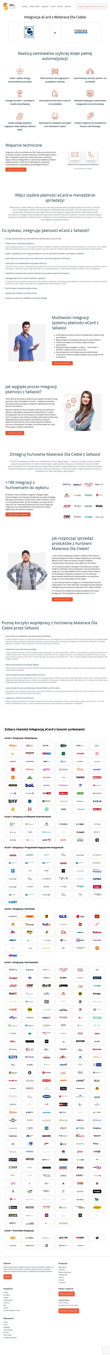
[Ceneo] (13, 1238)
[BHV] (13, 801)
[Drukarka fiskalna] (97, 1238)
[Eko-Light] (97, 1025)
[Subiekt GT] (80, 855)
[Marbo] (29, 1096)
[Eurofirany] (97, 1207)
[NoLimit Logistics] (29, 932)
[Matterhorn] (13, 1104)
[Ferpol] (63, 1017)
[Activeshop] (46, 970)
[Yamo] (97, 1175)
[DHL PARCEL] (29, 916)
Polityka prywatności (10, 1338)
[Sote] (46, 840)
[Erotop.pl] (63, 1033)
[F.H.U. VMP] (29, 1041)
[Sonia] (80, 1151)
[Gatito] (80, 1191)
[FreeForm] (13, 1049)
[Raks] (63, 871)
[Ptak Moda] (63, 1136)
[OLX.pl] (63, 745)
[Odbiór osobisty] (97, 924)
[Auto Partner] (13, 986)
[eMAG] (46, 753)
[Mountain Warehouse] (46, 801)
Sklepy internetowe (64, 1272)
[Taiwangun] (80, 1159)
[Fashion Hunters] (46, 1041)
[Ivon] (80, 1064)
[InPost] (29, 948)
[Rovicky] (80, 1144)
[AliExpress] (29, 769)
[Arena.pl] (46, 745)
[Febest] (80, 1041)
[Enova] (97, 863)
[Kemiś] (63, 1072)
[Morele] (80, 761)
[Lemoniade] (46, 1088)
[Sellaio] (97, 840)
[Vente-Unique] (97, 785)
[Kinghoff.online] (97, 1072)
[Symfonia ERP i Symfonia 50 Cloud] (97, 855)
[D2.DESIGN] (97, 1009)
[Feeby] (63, 1191)
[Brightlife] (13, 1009)
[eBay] (29, 745)
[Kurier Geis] (13, 924)
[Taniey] (80, 777)
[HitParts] (46, 1057)
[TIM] (97, 1159)
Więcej (7, 1277)
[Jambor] (97, 1064)
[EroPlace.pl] (46, 1033)
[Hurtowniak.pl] (80, 1057)
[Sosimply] (97, 1151)
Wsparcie (68, 6)
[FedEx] (46, 924)
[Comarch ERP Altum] (80, 863)
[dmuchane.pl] (97, 1017)
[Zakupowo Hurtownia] (63, 1215)
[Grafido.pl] (63, 1238)
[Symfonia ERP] (46, 879)
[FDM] (63, 1041)
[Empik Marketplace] (80, 745)
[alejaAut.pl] (80, 1183)
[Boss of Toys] (97, 1001)
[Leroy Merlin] (29, 777)
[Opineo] (29, 1238)
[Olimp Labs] (63, 1120)
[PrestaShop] (46, 824)
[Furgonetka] (63, 924)
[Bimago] (97, 994)
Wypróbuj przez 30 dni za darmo (92, 6)
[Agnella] (63, 1183)
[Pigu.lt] (63, 761)
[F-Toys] (13, 1041)
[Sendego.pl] (13, 916)
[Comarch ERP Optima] (13, 863)
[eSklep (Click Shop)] (97, 824)
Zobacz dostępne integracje (18, 514)
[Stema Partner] (29, 1159)
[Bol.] (29, 785)
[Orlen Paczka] (80, 924)
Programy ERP (63, 1275)
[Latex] (80, 1080)
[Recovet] (97, 1136)
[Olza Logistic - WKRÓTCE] (29, 940)
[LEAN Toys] (97, 1080)
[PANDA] (46, 1128)
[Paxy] (63, 948)
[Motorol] (63, 1112)
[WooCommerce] (63, 824)
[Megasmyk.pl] (80, 1104)
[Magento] (29, 824)
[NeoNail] (29, 1120)
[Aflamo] (13, 1207)
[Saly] (29, 832)
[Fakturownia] (80, 879)
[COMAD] (80, 1009)
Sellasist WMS (34, 6)
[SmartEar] (46, 1151)
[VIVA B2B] (13, 1175)
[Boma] (80, 1001)
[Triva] (63, 879)
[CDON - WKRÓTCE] (46, 809)
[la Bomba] (29, 1080)
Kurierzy (61, 1277)
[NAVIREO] (29, 855)
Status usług (7, 1335)
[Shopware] (46, 832)
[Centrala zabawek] (46, 1009)
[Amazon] (29, 753)
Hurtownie (61, 1270)
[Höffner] (63, 793)
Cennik (52, 6)
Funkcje (24, 6)
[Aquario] (46, 978)
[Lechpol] (13, 1088)
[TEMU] (13, 777)
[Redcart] (97, 832)
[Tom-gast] (29, 1167)
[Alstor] (97, 1183)
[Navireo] (80, 887)
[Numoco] (46, 1120)
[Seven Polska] (13, 1151)
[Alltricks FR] (29, 801)
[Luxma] (97, 1088)
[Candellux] (29, 1009)
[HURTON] (13, 1223)
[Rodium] (63, 1144)
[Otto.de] (80, 753)
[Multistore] (97, 1112)
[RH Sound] (29, 1144)
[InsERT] (13, 902)
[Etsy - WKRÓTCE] (80, 769)
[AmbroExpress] (13, 932)
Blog (4, 1305)
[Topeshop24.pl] (46, 1167)
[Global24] (80, 940)
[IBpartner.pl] (29, 1207)
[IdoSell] (80, 824)
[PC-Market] (46, 871)
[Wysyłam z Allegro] (63, 932)
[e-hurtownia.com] (46, 1025)
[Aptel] (29, 978)
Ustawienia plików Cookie (11, 1310)
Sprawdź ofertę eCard (62, 363)
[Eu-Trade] (80, 1033)
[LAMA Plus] (46, 1080)
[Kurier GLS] (63, 916)
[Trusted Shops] (46, 1245)
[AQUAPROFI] (29, 1223)
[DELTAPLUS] (80, 1215)
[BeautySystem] (29, 994)
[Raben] (97, 932)
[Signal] (29, 1151)
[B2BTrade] (63, 986)
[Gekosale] (13, 832)
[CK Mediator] (46, 1223)
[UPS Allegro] (46, 932)
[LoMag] (29, 871)
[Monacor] (29, 1112)
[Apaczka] (29, 924)
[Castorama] (97, 761)
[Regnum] (13, 1144)
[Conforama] (63, 785)
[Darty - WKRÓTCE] (29, 809)
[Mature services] (29, 1104)
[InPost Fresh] (63, 753)
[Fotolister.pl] (46, 1238)
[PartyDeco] (97, 1128)
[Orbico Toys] (80, 1120)
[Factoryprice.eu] (46, 1191)
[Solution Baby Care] (63, 1151)
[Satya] (97, 1144)
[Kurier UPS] (46, 916)
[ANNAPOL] (13, 978)
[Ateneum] (97, 978)
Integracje (44, 6)
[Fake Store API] (46, 1215)
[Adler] (63, 970)
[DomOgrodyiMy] (13, 1025)
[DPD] (80, 916)
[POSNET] (80, 1238)
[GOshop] (80, 840)
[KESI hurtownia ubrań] (80, 1072)
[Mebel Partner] (63, 1104)
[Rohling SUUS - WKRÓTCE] (13, 940)
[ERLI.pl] (97, 745)
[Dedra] (46, 1017)
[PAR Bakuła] (63, 1128)
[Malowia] (46, 1199)
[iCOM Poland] (13, 1064)
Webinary (6, 1303)
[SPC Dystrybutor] (13, 1159)
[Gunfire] (97, 1191)
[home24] (63, 777)
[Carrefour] (80, 785)
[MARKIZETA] (63, 1096)
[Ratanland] (63, 1207)
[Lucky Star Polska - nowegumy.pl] (80, 1088)
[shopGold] (63, 832)
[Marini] (46, 1096)
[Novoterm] (46, 1207)
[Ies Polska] (29, 1064)
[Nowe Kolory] (13, 948)
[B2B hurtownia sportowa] (46, 986)
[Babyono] (97, 986)
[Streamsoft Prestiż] (97, 871)
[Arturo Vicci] (80, 978)
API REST (6, 1332)
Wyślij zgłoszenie (66, 1294)
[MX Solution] (46, 1104)
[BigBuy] (80, 994)
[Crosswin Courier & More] (80, 948)
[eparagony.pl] (29, 887)
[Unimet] (63, 1167)
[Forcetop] (97, 1041)
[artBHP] (13, 1191)
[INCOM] (63, 1064)
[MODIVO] (13, 761)
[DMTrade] (80, 1017)
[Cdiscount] (97, 769)
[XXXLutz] (46, 793)
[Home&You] (46, 761)
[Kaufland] (97, 753)
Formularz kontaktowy (68, 1311)
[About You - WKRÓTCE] (63, 809)
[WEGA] (46, 1175)
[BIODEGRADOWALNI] (13, 1001)
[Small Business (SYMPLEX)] (80, 871)
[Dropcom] (29, 1025)
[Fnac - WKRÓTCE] (13, 809)
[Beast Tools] (13, 994)
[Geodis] (63, 940)
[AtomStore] (29, 840)
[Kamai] (46, 1072)
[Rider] (46, 1144)
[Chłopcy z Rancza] (63, 1009)
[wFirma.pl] (46, 855)
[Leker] (29, 1088)
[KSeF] (97, 887)
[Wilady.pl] (80, 1175)
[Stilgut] (46, 1159)
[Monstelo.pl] (46, 1112)
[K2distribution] (29, 1072)
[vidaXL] (97, 1167)
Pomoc (5, 1325)
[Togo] (13, 1167)
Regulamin (6, 1327)
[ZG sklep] (29, 1183)
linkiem (92, 593)
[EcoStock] (80, 1025)
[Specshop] (13, 1215)
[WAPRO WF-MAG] (13, 855)
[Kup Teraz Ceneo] (13, 753)
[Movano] (80, 1112)
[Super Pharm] (13, 793)
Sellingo (6, 1298)
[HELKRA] (29, 1057)
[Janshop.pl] (13, 1072)
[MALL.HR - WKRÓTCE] (97, 809)
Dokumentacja (8, 1330)
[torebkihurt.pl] (80, 1207)
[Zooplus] (80, 793)
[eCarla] (63, 1025)
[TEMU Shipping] (97, 948)
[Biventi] (63, 1001)
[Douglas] (63, 769)
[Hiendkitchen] (13, 1199)
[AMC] (97, 970)
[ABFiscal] (63, 1245)
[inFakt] (97, 879)
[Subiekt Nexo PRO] (63, 855)
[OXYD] (29, 1128)
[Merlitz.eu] (97, 1104)
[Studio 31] (63, 1159)
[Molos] (13, 1112)
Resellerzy (6, 1295)
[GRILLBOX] (80, 1049)
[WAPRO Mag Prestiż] (63, 863)
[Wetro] (63, 1175)
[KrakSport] (13, 1080)
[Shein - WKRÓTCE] (97, 801)
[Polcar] (46, 1136)
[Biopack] (29, 1001)
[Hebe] (46, 769)
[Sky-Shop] (13, 840)
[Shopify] (80, 832)
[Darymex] (13, 1017)
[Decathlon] (29, 761)
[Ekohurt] (13, 1033)
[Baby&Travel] (80, 986)
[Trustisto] (29, 1245)
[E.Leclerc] (29, 793)
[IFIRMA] (46, 887)
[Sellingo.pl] (13, 824)
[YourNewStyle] (13, 1183)
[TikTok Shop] (80, 801)
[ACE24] (13, 970)
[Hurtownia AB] (63, 1057)
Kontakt (60, 6)
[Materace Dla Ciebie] (97, 1096)
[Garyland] (46, 1049)
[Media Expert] (13, 785)
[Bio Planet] (29, 1191)
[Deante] (29, 1017)
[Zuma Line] (29, 1215)
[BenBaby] (63, 994)
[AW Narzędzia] (29, 986)
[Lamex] (63, 1080)
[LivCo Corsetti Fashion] (63, 1088)
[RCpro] (80, 1136)
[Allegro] (13, 745)
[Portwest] (80, 1199)
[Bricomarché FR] (97, 793)
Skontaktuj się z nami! (16, 170)
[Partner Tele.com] (80, 1128)
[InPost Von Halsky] (63, 801)
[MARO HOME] (80, 1096)
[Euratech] (97, 1033)
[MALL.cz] (97, 777)
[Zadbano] (80, 932)
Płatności (61, 1280)
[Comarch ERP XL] (29, 863)
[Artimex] (63, 978)
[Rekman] (97, 1199)
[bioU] (46, 1001)
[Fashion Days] (46, 785)
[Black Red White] (13, 769)
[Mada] (13, 1096)
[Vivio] (29, 1175)
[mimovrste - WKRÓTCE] (80, 809)
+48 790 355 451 (63, 1303)
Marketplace (62, 1267)
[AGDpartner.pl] (80, 970)
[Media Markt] (46, 777)
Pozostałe (61, 1283)
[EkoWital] (29, 1033)
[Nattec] (13, 1120)
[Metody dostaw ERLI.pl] (46, 948)
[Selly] (63, 840)
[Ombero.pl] (63, 1199)
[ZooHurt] (46, 1183)
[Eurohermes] (46, 940)
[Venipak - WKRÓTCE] (97, 940)
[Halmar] (97, 1049)
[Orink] (97, 1120)
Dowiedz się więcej (15, 433)
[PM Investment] (29, 1136)
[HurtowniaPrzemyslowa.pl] (97, 1057)
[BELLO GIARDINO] (46, 994)
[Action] (29, 970)
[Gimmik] (63, 1049)
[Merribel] (97, 1215)
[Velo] (80, 1167)
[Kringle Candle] (29, 1199)
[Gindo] (63, 1223)
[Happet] (13, 1057)
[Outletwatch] (13, 1128)
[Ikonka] (46, 1064)
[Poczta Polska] (97, 916)
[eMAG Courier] (13, 955)
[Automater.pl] (13, 1245)
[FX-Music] (29, 1049)
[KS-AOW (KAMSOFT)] (13, 871)
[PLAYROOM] (13, 1136)
